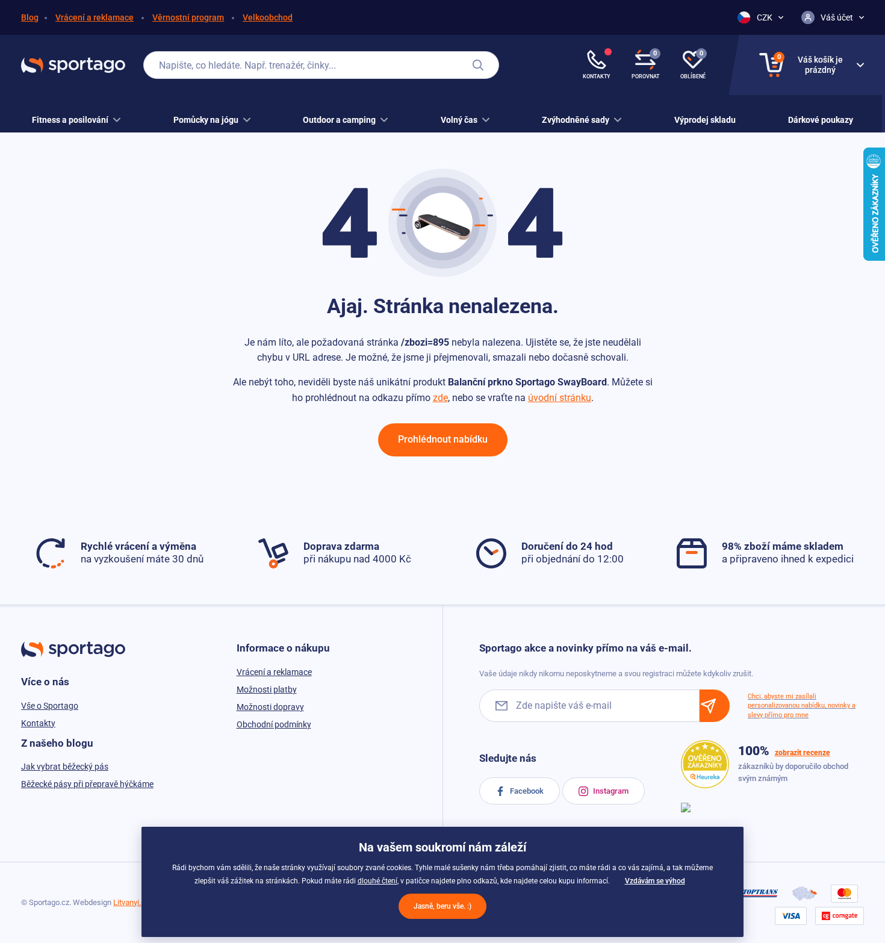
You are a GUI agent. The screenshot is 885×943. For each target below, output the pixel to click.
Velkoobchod (268, 17)
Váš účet (837, 17)
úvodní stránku (559, 397)
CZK (764, 17)
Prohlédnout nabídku (443, 439)
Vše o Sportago (49, 706)
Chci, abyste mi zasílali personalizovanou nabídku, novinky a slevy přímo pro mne (802, 705)
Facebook (526, 790)
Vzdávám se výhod (655, 881)
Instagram (610, 790)
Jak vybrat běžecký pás (64, 766)
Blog (30, 17)
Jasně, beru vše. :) (442, 906)
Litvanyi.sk (131, 902)
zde (440, 397)
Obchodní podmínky (274, 724)
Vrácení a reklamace (94, 17)
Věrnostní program (188, 17)
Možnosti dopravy (270, 707)
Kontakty (38, 723)
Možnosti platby (267, 689)
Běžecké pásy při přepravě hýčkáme (87, 784)
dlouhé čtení (377, 881)
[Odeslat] (715, 705)
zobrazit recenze (802, 752)
